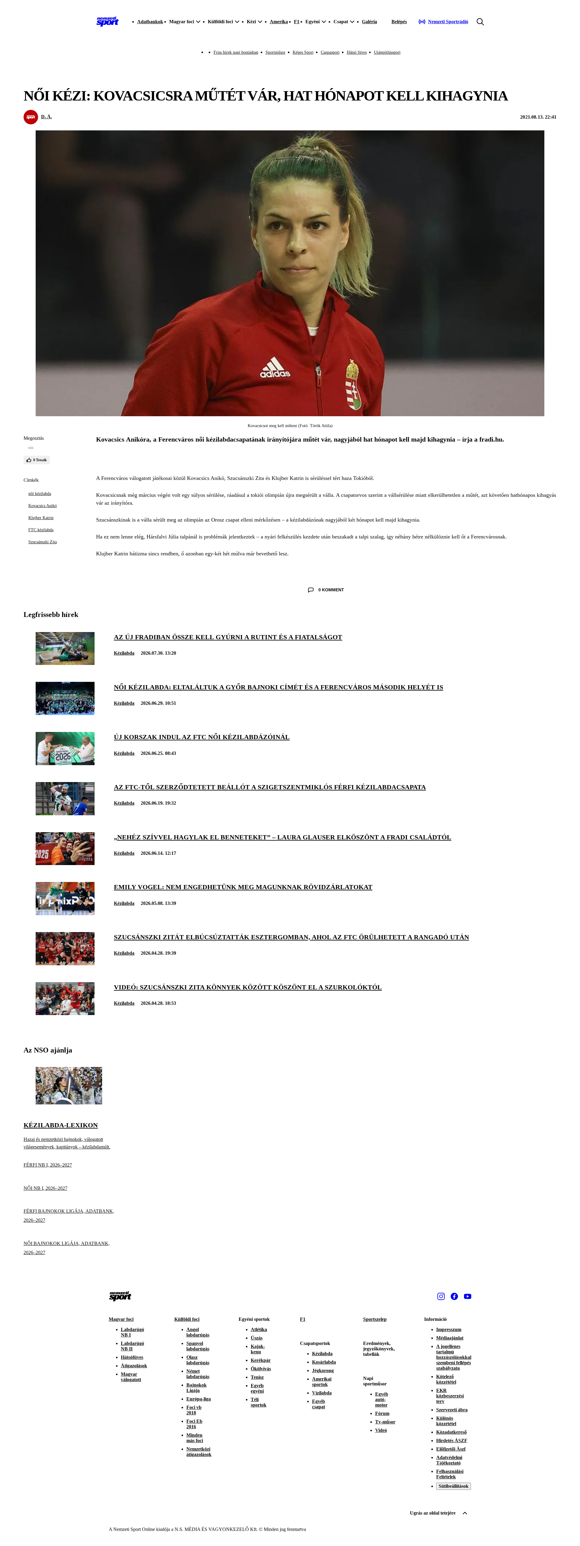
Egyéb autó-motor (381, 1399)
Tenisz (257, 1377)
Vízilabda (322, 1392)
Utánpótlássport (387, 52)
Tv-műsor (385, 1421)
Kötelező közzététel (446, 1379)
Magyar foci (121, 1319)
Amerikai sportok (321, 1381)
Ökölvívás (261, 1368)
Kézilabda (124, 653)
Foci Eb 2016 (194, 1424)
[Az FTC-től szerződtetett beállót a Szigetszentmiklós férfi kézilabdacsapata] (65, 813)
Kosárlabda (324, 1362)
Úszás (257, 1337)
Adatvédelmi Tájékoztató (449, 1460)
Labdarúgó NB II (132, 1346)
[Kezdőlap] (107, 22)
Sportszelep (375, 1319)
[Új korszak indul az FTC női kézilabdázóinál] (65, 763)
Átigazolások (134, 1365)
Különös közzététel (446, 1421)
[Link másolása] (30, 448)
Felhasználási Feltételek (449, 1474)
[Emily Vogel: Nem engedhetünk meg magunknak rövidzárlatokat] (65, 913)
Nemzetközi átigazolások (198, 1451)
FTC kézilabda (40, 530)
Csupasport (330, 52)
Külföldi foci (186, 1319)
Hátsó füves (357, 52)
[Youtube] (467, 1296)
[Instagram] (441, 1296)
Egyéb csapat (318, 1404)
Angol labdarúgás (197, 1332)
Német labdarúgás (197, 1374)
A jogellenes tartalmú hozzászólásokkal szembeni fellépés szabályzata (453, 1357)
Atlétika (259, 1329)
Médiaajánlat (449, 1337)
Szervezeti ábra (452, 1409)
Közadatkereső (451, 1432)
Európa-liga (198, 1398)
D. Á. (46, 116)
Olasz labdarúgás (197, 1360)
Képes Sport (303, 52)
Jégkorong (323, 1370)
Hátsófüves (132, 1357)
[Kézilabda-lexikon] (69, 1102)
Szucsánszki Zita (42, 542)
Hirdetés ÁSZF (451, 1440)
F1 (296, 21)
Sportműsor (275, 52)
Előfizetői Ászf (451, 1449)
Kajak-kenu (258, 1349)
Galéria (369, 21)
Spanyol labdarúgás (197, 1346)
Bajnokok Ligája (196, 1387)
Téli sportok (258, 1402)
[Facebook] (454, 1296)
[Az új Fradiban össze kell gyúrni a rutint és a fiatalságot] (65, 663)
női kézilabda (39, 493)
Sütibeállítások (454, 1486)
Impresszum (448, 1329)
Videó (381, 1430)
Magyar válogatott (131, 1377)
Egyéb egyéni (257, 1388)
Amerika (279, 21)
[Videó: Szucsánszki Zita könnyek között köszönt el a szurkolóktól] (65, 1013)
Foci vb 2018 (193, 1410)
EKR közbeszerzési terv (450, 1396)
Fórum (382, 1413)
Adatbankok (150, 21)
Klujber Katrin (40, 518)
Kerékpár (261, 1360)
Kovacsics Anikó (42, 505)
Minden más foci (194, 1438)
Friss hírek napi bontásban (236, 52)
